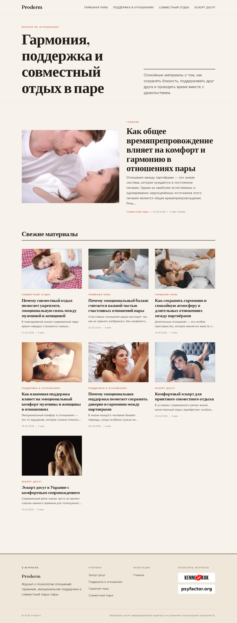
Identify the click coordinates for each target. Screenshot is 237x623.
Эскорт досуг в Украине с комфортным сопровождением (51, 490)
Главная (138, 575)
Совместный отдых (174, 7)
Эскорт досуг (204, 7)
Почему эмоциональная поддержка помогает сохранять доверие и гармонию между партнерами (118, 401)
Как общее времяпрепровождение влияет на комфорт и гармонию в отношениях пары (169, 149)
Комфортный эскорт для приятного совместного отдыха (184, 396)
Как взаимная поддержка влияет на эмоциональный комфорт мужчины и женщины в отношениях (51, 401)
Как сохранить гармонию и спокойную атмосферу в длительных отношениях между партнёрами (180, 308)
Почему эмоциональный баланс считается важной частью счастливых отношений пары (118, 305)
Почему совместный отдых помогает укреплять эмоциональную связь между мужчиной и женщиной (49, 308)
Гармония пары (96, 7)
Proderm (32, 7)
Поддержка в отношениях (133, 7)
